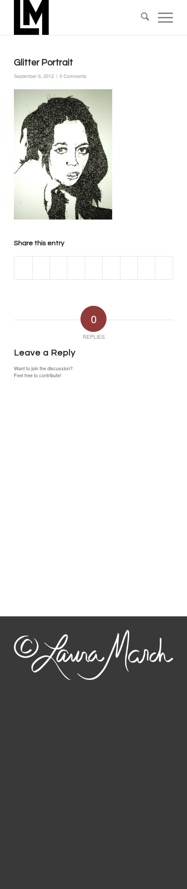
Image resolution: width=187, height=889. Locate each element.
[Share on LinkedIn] (93, 268)
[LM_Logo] (77, 17)
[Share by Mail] (164, 268)
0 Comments (73, 76)
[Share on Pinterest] (75, 268)
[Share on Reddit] (146, 268)
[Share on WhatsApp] (58, 268)
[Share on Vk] (128, 268)
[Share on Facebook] (23, 268)
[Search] (140, 17)
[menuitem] (140, 17)
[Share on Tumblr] (111, 268)
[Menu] (161, 17)
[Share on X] (41, 268)
